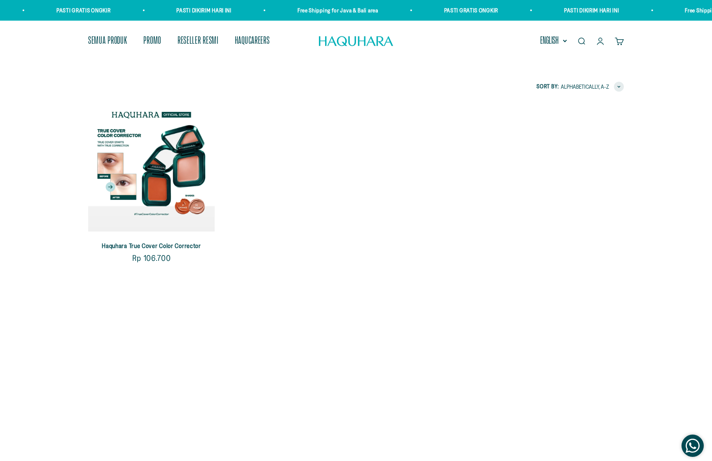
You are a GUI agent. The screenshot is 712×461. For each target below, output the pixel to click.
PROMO (152, 41)
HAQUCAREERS (252, 41)
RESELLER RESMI (198, 41)
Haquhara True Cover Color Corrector (151, 245)
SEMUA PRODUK (107, 41)
